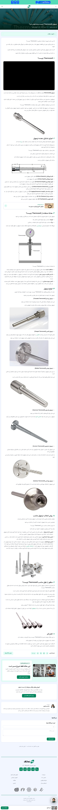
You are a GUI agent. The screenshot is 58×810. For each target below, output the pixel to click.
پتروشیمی (39, 226)
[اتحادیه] (35, 789)
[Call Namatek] (37, 769)
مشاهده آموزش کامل (23, 677)
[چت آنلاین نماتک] (53, 800)
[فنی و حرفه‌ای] (16, 789)
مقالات (52, 11)
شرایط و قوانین (44, 780)
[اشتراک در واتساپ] (44, 653)
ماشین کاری (38, 417)
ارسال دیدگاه (50, 739)
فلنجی (37, 335)
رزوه (21, 142)
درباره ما (43, 775)
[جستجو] (2, 6)
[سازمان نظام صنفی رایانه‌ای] (22, 789)
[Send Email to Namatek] (29, 769)
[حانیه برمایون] (53, 706)
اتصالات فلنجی (29, 546)
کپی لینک (33, 653)
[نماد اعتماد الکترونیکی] (41, 789)
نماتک (56, 11)
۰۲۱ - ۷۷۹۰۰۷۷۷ (25, 765)
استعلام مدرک (43, 783)
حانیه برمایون (52, 27)
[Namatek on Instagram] (21, 769)
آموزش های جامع (14, 775)
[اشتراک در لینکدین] (37, 653)
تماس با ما (43, 777)
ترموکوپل (34, 608)
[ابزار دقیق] (44, 670)
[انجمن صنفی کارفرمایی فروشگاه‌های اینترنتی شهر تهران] (29, 789)
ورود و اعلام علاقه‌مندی (29, 695)
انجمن (14, 783)
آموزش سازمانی (14, 777)
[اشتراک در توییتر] (41, 653)
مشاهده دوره (4, 808)
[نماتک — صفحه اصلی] (29, 6)
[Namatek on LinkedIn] (25, 769)
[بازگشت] (55, 6)
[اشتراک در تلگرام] (47, 653)
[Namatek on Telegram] (33, 769)
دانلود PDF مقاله (8, 653)
